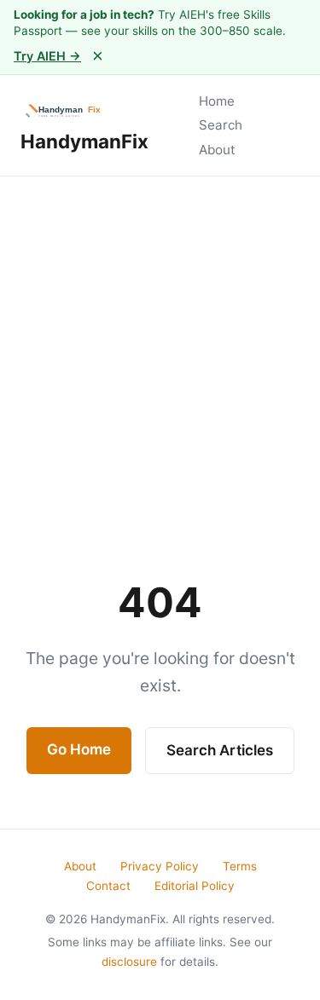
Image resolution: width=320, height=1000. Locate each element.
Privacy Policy (159, 866)
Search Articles (219, 750)
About (217, 150)
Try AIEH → (47, 56)
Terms (240, 866)
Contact (108, 886)
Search (220, 125)
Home (217, 101)
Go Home (79, 749)
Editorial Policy (194, 886)
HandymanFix (84, 141)
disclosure (129, 961)
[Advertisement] (160, 345)
